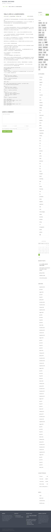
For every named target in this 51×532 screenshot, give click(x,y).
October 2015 (41, 449)
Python (7, 6)
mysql (45, 52)
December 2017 (42, 388)
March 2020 (41, 325)
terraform (41, 219)
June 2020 (41, 317)
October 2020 (41, 307)
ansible (40, 84)
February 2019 (41, 353)
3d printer (40, 77)
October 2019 (41, 332)
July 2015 (40, 457)
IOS (40, 145)
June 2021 (41, 294)
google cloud (41, 35)
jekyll (40, 153)
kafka (47, 44)
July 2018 (40, 370)
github (40, 32)
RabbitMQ (46, 59)
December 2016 (42, 416)
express (40, 117)
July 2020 (40, 314)
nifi (39, 183)
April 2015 (41, 464)
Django (40, 107)
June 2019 (41, 342)
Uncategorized (41, 227)
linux (40, 50)
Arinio (13, 530)
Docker (40, 110)
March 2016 (41, 436)
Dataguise (41, 105)
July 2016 (40, 426)
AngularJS (40, 82)
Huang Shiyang (8, 1)
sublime (40, 214)
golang (43, 32)
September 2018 (42, 365)
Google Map (41, 133)
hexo (40, 140)
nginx (40, 54)
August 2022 (41, 292)
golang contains (42, 272)
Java (40, 148)
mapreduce (40, 52)
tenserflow (41, 216)
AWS (40, 89)
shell (46, 64)
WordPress (7, 530)
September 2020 (42, 309)
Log (40, 166)
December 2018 (42, 358)
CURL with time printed (30, 524)
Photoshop (41, 188)
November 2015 (42, 447)
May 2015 (41, 462)
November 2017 (42, 391)
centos (40, 27)
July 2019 (40, 340)
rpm (39, 64)
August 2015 (41, 454)
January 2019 (41, 355)
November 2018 (42, 360)
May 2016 (41, 431)
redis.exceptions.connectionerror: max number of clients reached (44, 269)
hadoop (41, 37)
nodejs (44, 54)
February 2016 (41, 439)
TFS (40, 224)
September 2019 (42, 335)
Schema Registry (42, 211)
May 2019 (41, 345)
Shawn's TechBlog (6, 3)
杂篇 (40, 234)
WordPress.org (41, 503)
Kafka (40, 158)
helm (40, 138)
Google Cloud (41, 130)
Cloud (40, 100)
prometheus (41, 196)
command (44, 27)
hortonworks (40, 39)
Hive (40, 143)
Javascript (40, 150)
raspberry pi (40, 62)
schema (42, 64)
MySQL (40, 176)
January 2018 (41, 386)
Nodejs (40, 186)
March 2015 (41, 467)
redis (20, 16)
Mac (40, 168)
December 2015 (42, 444)
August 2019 (41, 337)
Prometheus (41, 57)
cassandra (43, 25)
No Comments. (30, 16)
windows (40, 232)
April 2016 (41, 434)
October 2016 (41, 419)
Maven (40, 171)
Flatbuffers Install (42, 275)
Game (40, 122)
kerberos (40, 47)
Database (41, 102)
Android (40, 79)
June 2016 (41, 429)
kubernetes (45, 47)
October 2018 (41, 363)
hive (45, 37)
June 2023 (41, 289)
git (45, 30)
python (41, 59)
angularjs (40, 22)
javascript (40, 44)
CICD (40, 97)
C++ (40, 92)
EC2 (40, 112)
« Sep (39, 257)
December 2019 (42, 327)
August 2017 (41, 398)
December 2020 (42, 302)
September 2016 (42, 421)
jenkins (40, 155)
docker (40, 30)
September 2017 (42, 396)
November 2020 (42, 304)
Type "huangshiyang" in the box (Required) (9, 128)
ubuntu (45, 67)
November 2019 (42, 330)
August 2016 (41, 424)
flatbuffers (41, 120)
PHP (40, 191)
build (39, 25)
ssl (39, 67)
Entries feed (41, 498)
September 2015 (42, 452)
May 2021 (41, 297)
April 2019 (41, 347)
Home (4, 6)
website (40, 229)
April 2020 (41, 322)
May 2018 (41, 375)
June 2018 (41, 373)
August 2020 (41, 312)
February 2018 (41, 383)
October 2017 (41, 393)
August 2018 (41, 368)
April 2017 (41, 406)
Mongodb (41, 173)
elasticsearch (41, 115)
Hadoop (40, 135)
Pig (39, 194)
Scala (40, 209)
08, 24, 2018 (7, 16)
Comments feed (42, 500)
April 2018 (41, 378)
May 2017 (41, 403)
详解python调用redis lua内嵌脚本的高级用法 (14, 14)
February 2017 (41, 411)
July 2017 (40, 401)
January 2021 (41, 299)
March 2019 (41, 350)
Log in (40, 495)
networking (41, 178)
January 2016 (41, 441)
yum (39, 69)
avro (43, 22)
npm (47, 54)
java (46, 42)
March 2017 (41, 408)
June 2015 (41, 459)
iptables (40, 42)
